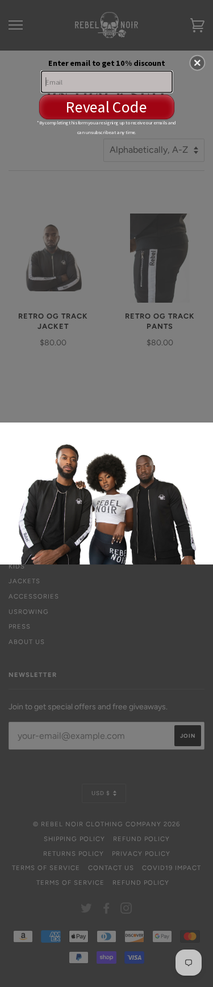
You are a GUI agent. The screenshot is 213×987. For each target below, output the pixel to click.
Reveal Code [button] (106, 106)
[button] (197, 62)
